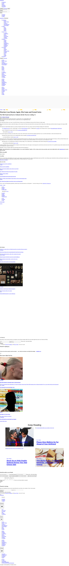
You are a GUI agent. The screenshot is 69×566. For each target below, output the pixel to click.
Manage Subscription (5, 562)
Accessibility (4, 561)
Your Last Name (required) (13, 476)
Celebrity (5, 32)
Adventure (5, 23)
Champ (3, 513)
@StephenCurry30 (6, 128)
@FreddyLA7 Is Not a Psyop (5, 414)
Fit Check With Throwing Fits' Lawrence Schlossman (7, 293)
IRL (2, 512)
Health (5, 41)
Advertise (3, 556)
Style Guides (6, 36)
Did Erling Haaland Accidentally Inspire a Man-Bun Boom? (10, 382)
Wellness (3, 4)
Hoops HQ (4, 6)
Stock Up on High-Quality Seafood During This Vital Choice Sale (17, 462)
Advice (5, 40)
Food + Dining (6, 21)
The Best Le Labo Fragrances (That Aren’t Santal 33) (7, 288)
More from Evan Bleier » (4, 159)
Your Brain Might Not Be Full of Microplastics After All (8, 176)
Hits (2, 509)
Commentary (6, 33)
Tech (5, 53)
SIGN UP (1, 491)
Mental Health (6, 43)
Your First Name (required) (13, 475)
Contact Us (4, 555)
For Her (5, 52)
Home (5, 50)
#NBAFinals (60, 128)
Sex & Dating (6, 25)
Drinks (5, 20)
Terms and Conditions (8, 344)
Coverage (3, 511)
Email (10, 341)
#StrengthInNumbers (54, 128)
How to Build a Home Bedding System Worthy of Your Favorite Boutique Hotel (11, 181)
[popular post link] (13, 249)
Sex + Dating (2, 385)
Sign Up (1, 343)
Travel (5, 22)
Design (5, 29)
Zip (10, 342)
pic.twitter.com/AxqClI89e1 (52, 141)
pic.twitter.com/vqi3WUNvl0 (31, 135)
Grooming (5, 38)
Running (5, 46)
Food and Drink (4, 89)
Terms (3, 557)
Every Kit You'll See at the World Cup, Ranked (8, 419)
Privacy (3, 559)
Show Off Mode (6, 24)
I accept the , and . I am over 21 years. (13, 344)
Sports (4, 109)
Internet (1, 169)
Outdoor (3, 90)
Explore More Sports (3, 421)
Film (5, 27)
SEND (1, 481)
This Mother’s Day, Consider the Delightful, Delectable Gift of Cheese (49, 462)
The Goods (4, 5)
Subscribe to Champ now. (47, 183)
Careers (3, 560)
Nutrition (5, 44)
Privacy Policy (16, 344)
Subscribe (5, 8)
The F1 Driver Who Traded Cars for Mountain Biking (7, 261)
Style (3, 31)
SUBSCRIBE (4, 189)
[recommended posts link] (11, 379)
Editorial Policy (4, 554)
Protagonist (4, 514)
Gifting (5, 55)
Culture (3, 26)
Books (5, 28)
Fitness (3, 79)
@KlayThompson (24, 128)
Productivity (6, 45)
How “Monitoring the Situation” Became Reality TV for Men (8, 171)
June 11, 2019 (10, 131)
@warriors (37, 128)
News (5, 34)
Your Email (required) (12, 474)
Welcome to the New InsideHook (4, 166)
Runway (5, 35)
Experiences (4, 2)
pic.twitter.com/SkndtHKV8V (22, 130)
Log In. (7, 191)
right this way (38, 351)
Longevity (5, 42)
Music (3, 69)
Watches (5, 37)
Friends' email (2, 480)
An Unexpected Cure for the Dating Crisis (7, 387)
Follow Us (1, 8)
